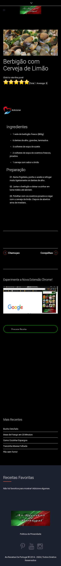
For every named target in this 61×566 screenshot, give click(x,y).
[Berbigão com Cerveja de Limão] (30, 42)
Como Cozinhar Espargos (15, 440)
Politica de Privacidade (30, 534)
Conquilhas (47, 253)
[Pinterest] (23, 546)
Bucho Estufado (10, 429)
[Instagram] (40, 546)
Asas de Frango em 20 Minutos (18, 434)
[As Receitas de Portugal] (30, 10)
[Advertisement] (31, 90)
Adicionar (16, 110)
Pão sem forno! (10, 452)
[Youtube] (31, 546)
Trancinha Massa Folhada (15, 446)
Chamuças (14, 253)
